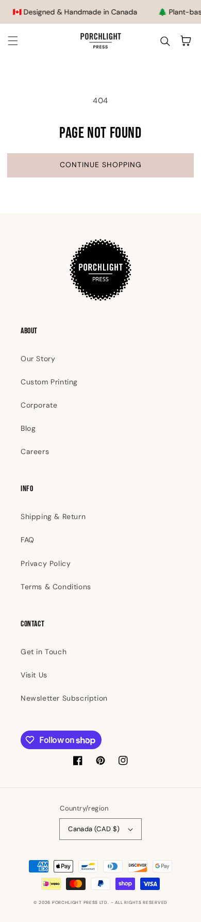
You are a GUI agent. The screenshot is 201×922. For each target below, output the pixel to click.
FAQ (28, 539)
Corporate (39, 405)
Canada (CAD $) (94, 828)
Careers (35, 451)
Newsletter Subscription (64, 698)
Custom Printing (49, 381)
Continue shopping (101, 164)
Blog (28, 428)
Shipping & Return (53, 516)
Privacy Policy (46, 563)
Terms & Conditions (56, 586)
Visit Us (34, 675)
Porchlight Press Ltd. (80, 902)
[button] (13, 40)
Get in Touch (43, 651)
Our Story (38, 358)
